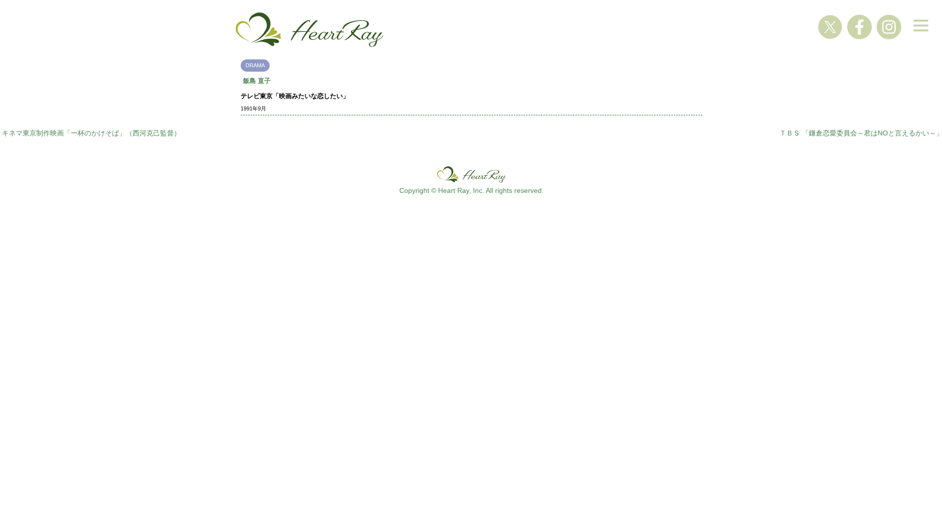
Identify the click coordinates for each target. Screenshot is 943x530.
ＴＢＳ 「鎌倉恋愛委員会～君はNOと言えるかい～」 (861, 133)
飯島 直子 (257, 80)
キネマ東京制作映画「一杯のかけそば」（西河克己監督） (91, 133)
